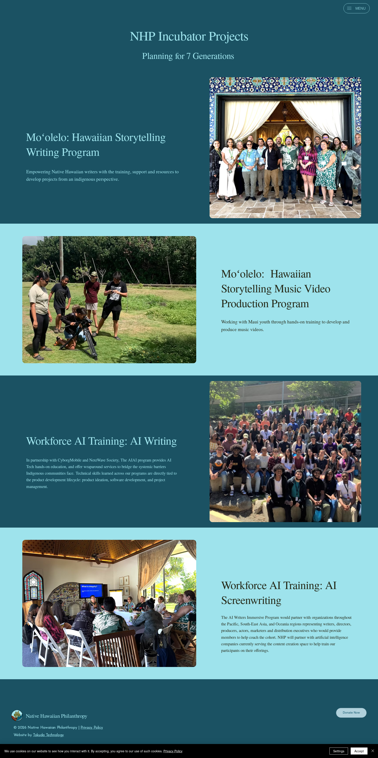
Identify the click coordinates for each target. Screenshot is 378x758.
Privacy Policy (91, 728)
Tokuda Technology (48, 735)
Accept (359, 751)
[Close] (372, 750)
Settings (338, 751)
